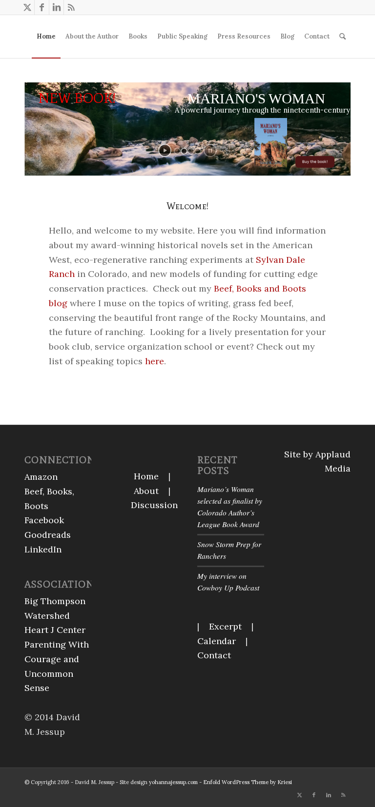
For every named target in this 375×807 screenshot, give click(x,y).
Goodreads (47, 534)
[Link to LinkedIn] (56, 7)
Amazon (41, 476)
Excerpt (225, 626)
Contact (214, 655)
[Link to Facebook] (42, 7)
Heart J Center (54, 629)
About (146, 490)
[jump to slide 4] (197, 151)
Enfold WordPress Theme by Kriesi (247, 782)
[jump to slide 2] (184, 151)
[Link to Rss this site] (71, 7)
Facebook (44, 520)
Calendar (216, 641)
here (153, 361)
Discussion (154, 505)
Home (146, 476)
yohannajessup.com (173, 782)
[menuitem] (46, 36)
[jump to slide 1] (177, 151)
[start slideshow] (164, 150)
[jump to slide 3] (191, 151)
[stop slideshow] (210, 150)
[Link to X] (27, 7)
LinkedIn (43, 549)
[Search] (342, 36)
